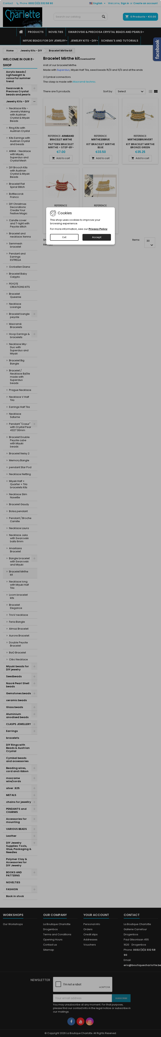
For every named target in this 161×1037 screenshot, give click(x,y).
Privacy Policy (98, 229)
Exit (64, 237)
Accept (96, 237)
